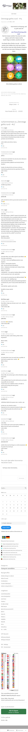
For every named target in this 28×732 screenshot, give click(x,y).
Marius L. (3, 616)
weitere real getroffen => (7, 586)
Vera (2, 128)
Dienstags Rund (11, 92)
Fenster (3, 95)
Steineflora (4, 627)
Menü (14, 13)
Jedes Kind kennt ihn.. (13, 546)
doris (2, 332)
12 (13, 504)
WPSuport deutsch (5, 639)
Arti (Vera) (3, 599)
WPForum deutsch (5, 637)
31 (6, 514)
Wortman (5, 546)
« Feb (2, 519)
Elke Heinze (4, 606)
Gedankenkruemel (6, 152)
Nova (2, 624)
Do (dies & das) (4, 604)
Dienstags (23, 93)
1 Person (7, 203)
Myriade (3, 621)
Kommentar (21, 478)
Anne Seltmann (6, 554)
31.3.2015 (8, 93)
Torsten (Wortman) (6, 583)
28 (21, 511)
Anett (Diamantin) (5, 594)
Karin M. (3, 614)
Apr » (5, 519)
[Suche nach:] (14, 488)
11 (10, 504)
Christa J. (3, 601)
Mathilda (3, 619)
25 (10, 511)
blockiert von (15, 712)
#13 (5, 93)
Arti (4, 548)
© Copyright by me (15, 93)
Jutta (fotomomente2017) (7, 609)
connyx (4, 552)
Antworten (4, 147)
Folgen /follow (6, 527)
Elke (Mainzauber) (7, 550)
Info (7, 95)
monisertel (4, 419)
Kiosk (9, 95)
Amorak (3, 181)
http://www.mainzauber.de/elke (8, 241)
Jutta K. (2, 611)
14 (21, 504)
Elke (2, 210)
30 (2, 514)
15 (25, 504)
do (3, 559)
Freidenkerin (4, 581)
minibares (4, 371)
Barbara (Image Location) (7, 576)
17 (6, 507)
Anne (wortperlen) (5, 596)
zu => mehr (4, 629)
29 (25, 511)
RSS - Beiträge (4, 644)
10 (6, 504)
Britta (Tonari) (4, 578)
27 (17, 511)
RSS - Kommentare (5, 647)
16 (2, 507)
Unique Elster (16, 544)
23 (2, 511)
